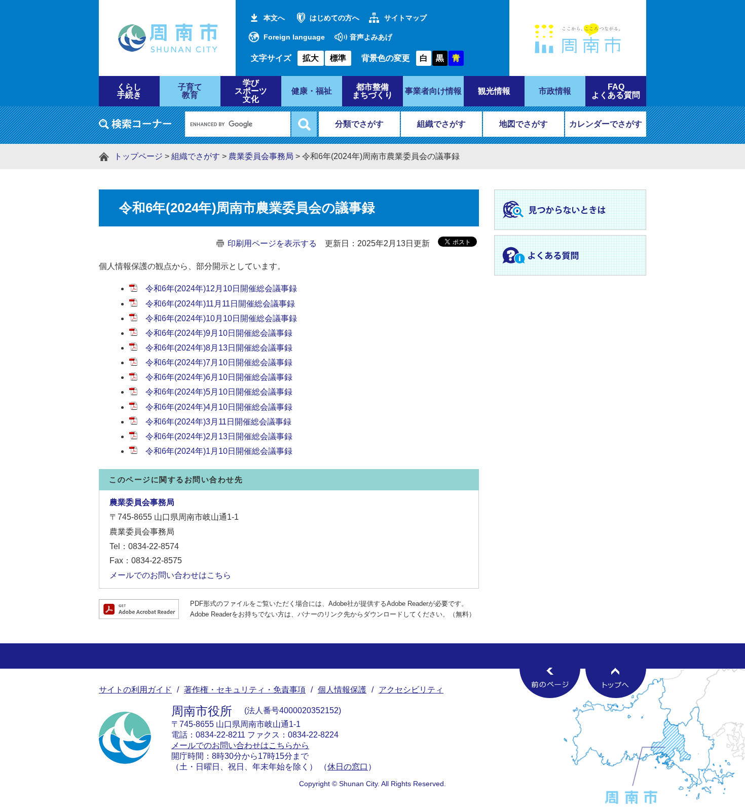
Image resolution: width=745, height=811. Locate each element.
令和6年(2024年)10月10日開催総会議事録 (221, 318)
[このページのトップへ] (615, 683)
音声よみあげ (371, 37)
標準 (338, 58)
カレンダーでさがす (605, 124)
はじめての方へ (334, 18)
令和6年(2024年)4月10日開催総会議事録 (218, 407)
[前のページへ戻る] (549, 683)
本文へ (274, 18)
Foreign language (294, 37)
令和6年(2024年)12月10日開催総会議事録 (221, 288)
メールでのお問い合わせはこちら (170, 575)
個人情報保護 (342, 689)
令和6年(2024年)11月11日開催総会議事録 (221, 303)
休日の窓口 (347, 766)
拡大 (311, 58)
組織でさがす (441, 124)
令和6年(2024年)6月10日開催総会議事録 (218, 377)
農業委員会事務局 (261, 156)
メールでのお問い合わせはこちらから (240, 745)
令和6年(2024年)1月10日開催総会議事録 (218, 451)
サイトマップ (405, 18)
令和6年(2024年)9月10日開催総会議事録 (218, 333)
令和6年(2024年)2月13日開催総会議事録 (218, 436)
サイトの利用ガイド (135, 689)
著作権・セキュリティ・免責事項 (245, 689)
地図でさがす (523, 124)
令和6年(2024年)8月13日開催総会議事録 (218, 347)
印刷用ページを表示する (272, 243)
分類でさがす (359, 124)
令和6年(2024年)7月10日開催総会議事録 (218, 362)
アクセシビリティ (411, 689)
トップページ (138, 156)
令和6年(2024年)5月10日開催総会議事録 (218, 392)
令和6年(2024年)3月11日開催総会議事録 (218, 421)
